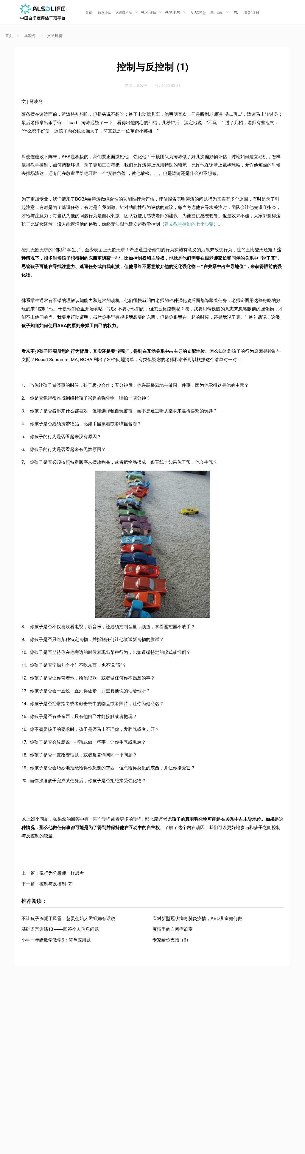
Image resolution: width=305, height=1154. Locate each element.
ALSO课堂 (198, 12)
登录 (247, 12)
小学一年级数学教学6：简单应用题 (56, 939)
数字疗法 (104, 12)
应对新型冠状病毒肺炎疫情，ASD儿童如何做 (197, 918)
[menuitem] (89, 12)
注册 (256, 12)
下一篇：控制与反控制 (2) (47, 883)
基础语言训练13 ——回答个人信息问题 (60, 929)
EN (236, 12)
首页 (88, 12)
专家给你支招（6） (171, 939)
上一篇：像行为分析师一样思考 (52, 873)
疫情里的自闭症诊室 (172, 929)
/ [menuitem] (251, 12)
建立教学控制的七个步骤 (189, 224)
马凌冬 (30, 35)
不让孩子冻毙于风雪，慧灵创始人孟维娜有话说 (68, 918)
